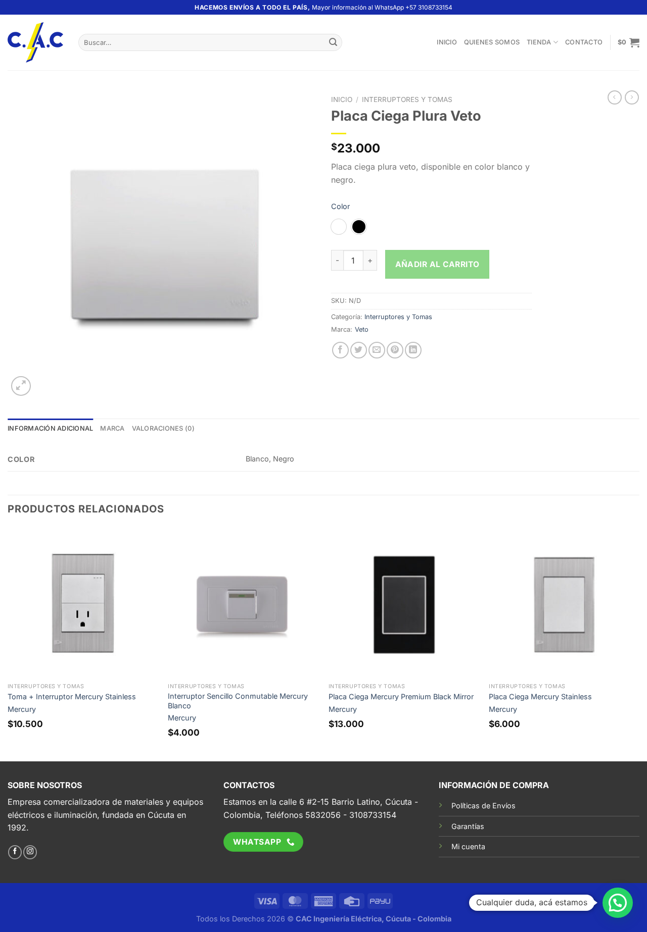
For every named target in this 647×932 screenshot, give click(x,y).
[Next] (638, 643)
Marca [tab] (112, 428)
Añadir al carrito (437, 264)
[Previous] (8, 643)
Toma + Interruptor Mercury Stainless (72, 696)
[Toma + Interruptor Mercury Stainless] (83, 603)
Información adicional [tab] (50, 428)
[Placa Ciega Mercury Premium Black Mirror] (404, 603)
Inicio (447, 42)
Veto (361, 329)
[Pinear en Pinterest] (395, 350)
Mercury (22, 709)
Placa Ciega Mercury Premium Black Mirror (401, 696)
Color (340, 206)
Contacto (584, 42)
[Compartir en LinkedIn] (413, 350)
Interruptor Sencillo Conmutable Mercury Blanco (238, 701)
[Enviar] (333, 42)
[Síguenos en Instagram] (30, 852)
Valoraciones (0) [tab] (163, 428)
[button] (618, 903)
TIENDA (539, 42)
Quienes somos (492, 42)
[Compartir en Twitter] (358, 350)
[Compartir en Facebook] (340, 350)
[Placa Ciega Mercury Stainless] (564, 603)
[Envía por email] (376, 350)
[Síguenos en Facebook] (15, 852)
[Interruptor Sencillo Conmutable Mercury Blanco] (243, 603)
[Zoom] (21, 386)
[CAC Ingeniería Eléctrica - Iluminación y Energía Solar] (35, 43)
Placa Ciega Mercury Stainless (540, 696)
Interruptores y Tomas (407, 99)
